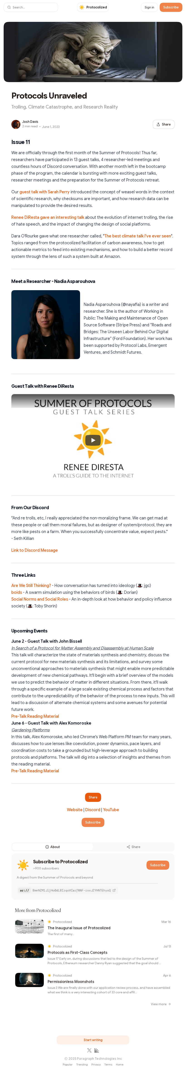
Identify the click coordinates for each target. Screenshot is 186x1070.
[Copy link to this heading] (7, 142)
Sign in (149, 7)
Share (93, 797)
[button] (31, 7)
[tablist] (93, 846)
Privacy (96, 1064)
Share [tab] (136, 847)
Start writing (93, 1040)
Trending (82, 1064)
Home (119, 1064)
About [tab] (55, 847)
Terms (108, 1064)
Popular (68, 1064)
